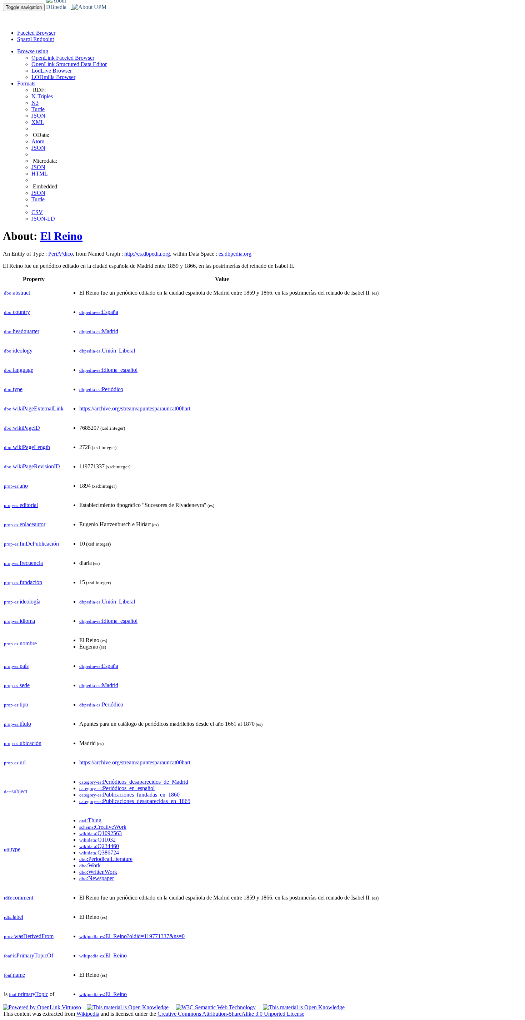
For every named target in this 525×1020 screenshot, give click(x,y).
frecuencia (23, 563)
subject (15, 791)
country (17, 312)
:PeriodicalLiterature (105, 859)
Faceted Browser (36, 33)
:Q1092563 (100, 833)
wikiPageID (22, 428)
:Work (90, 865)
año (16, 486)
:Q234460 (99, 846)
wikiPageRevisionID (32, 466)
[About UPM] (93, 7)
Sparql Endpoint (35, 39)
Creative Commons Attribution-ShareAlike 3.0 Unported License (231, 1014)
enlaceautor (24, 524)
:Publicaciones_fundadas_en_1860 (129, 795)
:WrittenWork (98, 872)
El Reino (61, 236)
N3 (35, 103)
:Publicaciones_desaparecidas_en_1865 (134, 801)
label (13, 917)
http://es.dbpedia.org (147, 254)
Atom (37, 141)
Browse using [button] (32, 51)
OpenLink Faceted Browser (62, 58)
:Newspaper (96, 878)
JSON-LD (43, 219)
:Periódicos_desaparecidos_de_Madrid (133, 782)
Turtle (38, 109)
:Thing (90, 820)
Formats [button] (26, 83)
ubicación (22, 743)
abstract (17, 293)
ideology (18, 351)
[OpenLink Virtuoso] (42, 1007)
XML (37, 122)
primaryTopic (28, 994)
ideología (22, 601)
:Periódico (101, 389)
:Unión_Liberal (107, 351)
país (16, 666)
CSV (37, 212)
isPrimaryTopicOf (28, 955)
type (13, 389)
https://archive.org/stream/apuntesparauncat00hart (134, 408)
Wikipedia (87, 1014)
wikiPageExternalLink (34, 408)
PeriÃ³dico (60, 254)
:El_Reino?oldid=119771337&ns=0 (132, 936)
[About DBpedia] (59, 7)
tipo (16, 704)
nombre (20, 643)
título (17, 724)
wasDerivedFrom (29, 936)
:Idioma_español (108, 370)
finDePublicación (31, 544)
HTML (39, 174)
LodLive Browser (51, 71)
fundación (23, 582)
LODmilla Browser (53, 77)
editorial (21, 505)
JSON (38, 116)
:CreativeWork (102, 827)
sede (17, 685)
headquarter (21, 331)
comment (18, 898)
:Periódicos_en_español (117, 788)
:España (98, 312)
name (14, 975)
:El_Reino (103, 955)
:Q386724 (99, 852)
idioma (19, 621)
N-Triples (42, 96)
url (15, 762)
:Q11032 (97, 840)
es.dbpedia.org (235, 254)
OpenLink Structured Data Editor (69, 64)
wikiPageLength (27, 447)
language (18, 370)
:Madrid (98, 331)
